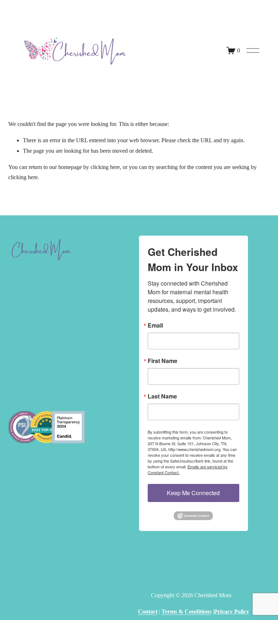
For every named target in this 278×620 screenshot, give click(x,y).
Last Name (162, 396)
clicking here (105, 167)
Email (155, 325)
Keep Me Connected (193, 493)
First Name (162, 361)
